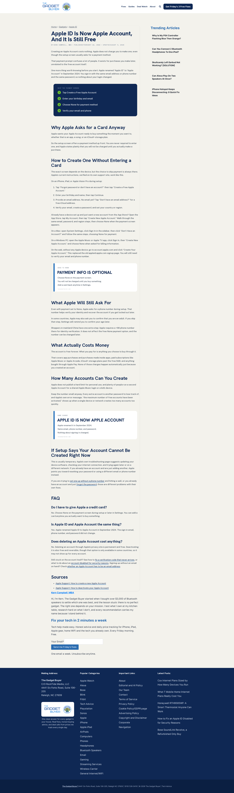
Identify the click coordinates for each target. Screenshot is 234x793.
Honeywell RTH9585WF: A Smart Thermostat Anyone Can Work (174, 707)
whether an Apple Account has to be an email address (93, 566)
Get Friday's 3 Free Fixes (178, 6)
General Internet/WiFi (91, 773)
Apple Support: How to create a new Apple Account (81, 583)
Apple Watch (87, 680)
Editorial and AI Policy (131, 685)
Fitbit (83, 699)
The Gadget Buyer (69, 786)
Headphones (87, 745)
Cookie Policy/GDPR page (133, 708)
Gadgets (63, 27)
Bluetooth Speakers (90, 750)
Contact (123, 694)
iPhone (84, 722)
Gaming (84, 759)
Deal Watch (142, 6)
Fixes (123, 6)
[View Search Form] (160, 6)
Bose (82, 690)
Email (83, 755)
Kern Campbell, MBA (63, 45)
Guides (131, 6)
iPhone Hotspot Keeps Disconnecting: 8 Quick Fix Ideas (166, 92)
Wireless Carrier (89, 768)
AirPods (84, 731)
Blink (82, 694)
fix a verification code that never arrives (114, 560)
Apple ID (73, 27)
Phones (84, 741)
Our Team (124, 690)
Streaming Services (91, 764)
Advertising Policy (129, 713)
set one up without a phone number (87, 481)
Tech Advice (87, 704)
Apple (83, 717)
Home (54, 27)
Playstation (86, 708)
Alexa (83, 685)
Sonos (83, 713)
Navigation (125, 727)
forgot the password (86, 484)
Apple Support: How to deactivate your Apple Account (82, 588)
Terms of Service (128, 699)
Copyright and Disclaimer (133, 717)
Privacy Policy (126, 704)
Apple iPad (86, 727)
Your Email (57, 641)
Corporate (124, 722)
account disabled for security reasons (90, 563)
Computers (86, 736)
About (152, 6)
